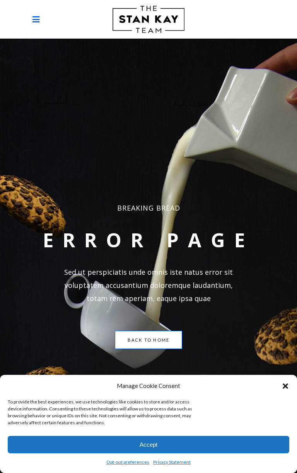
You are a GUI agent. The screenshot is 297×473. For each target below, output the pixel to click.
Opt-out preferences (127, 462)
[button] (285, 386)
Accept (148, 444)
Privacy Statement (172, 462)
